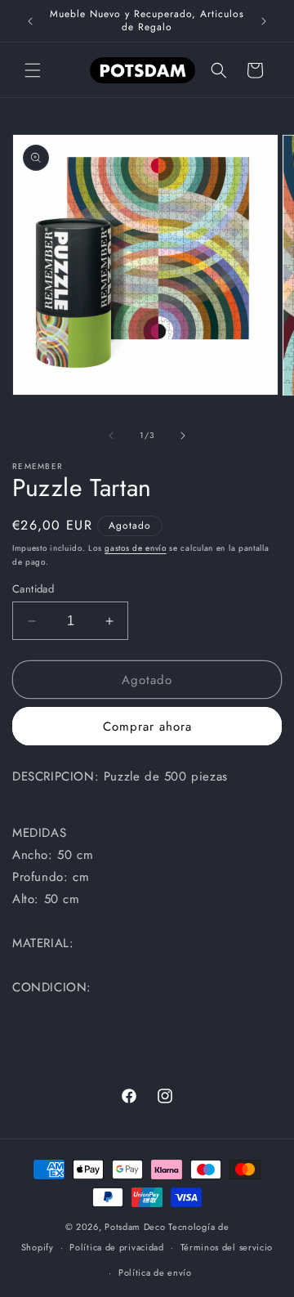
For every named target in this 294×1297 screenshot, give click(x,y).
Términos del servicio (227, 1247)
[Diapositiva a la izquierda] (111, 436)
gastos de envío (136, 548)
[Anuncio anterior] (30, 21)
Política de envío (155, 1272)
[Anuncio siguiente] (264, 21)
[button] (33, 70)
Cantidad (33, 589)
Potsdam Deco (135, 1226)
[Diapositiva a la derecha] (183, 436)
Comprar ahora (147, 727)
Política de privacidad (116, 1247)
